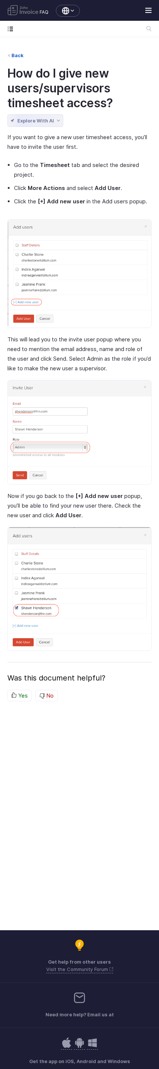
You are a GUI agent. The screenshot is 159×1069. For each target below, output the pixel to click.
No (49, 695)
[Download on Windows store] (92, 1046)
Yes (22, 695)
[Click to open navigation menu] (12, 29)
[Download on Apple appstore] (79, 1046)
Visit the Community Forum (77, 969)
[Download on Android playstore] (66, 1046)
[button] (64, 11)
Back (17, 55)
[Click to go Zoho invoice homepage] (22, 11)
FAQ (44, 12)
